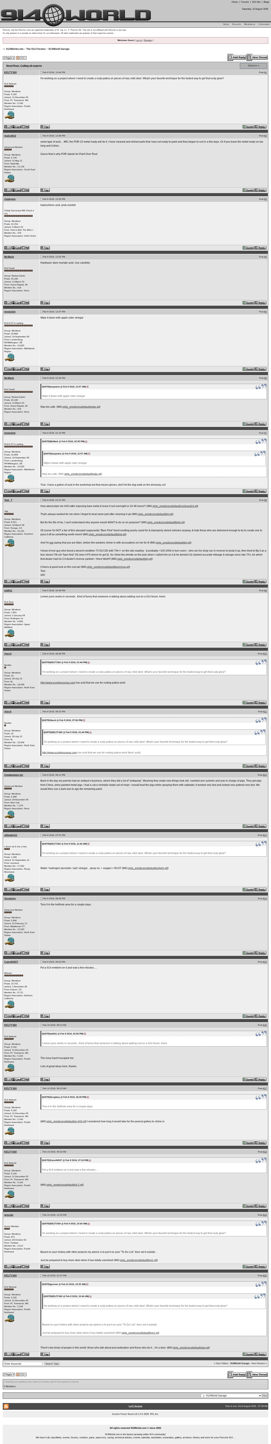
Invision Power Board (123, 1414)
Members (249, 24)
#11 (265, 711)
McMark (9, 256)
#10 (265, 654)
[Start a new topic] (257, 57)
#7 (265, 433)
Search (236, 24)
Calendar (264, 24)
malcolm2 (10, 135)
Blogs (266, 2)
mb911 (8, 590)
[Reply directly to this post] (261, 126)
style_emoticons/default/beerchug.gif (108, 566)
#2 (265, 136)
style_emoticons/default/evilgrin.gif (148, 868)
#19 (265, 1215)
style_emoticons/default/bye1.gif (138, 1260)
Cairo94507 (11, 961)
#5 (265, 312)
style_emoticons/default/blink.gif (165, 522)
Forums (245, 2)
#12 (265, 775)
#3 (265, 199)
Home (235, 2)
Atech (7, 653)
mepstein (9, 311)
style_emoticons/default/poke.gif (81, 406)
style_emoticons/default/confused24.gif (175, 506)
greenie (8, 1215)
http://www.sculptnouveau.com (57, 682)
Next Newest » (259, 1363)
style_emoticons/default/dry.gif (155, 514)
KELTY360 (10, 72)
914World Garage (58, 49)
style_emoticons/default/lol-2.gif (65, 1184)
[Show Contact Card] (17, 126)
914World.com (15, 49)
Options (252, 65)
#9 (265, 590)
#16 (265, 1025)
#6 (265, 378)
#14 (265, 898)
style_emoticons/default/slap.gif (191, 1347)
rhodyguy (10, 199)
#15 (265, 962)
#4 (265, 257)
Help (226, 24)
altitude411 (10, 835)
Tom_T (8, 500)
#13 (265, 835)
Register (148, 40)
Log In (139, 40)
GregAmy (10, 898)
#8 (265, 500)
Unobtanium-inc (13, 775)
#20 (265, 1275)
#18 (265, 1152)
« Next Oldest (221, 1363)
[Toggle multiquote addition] (249, 126)
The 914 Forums (36, 49)
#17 (265, 1088)
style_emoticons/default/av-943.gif (66, 1121)
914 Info (256, 2)
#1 (265, 72)
